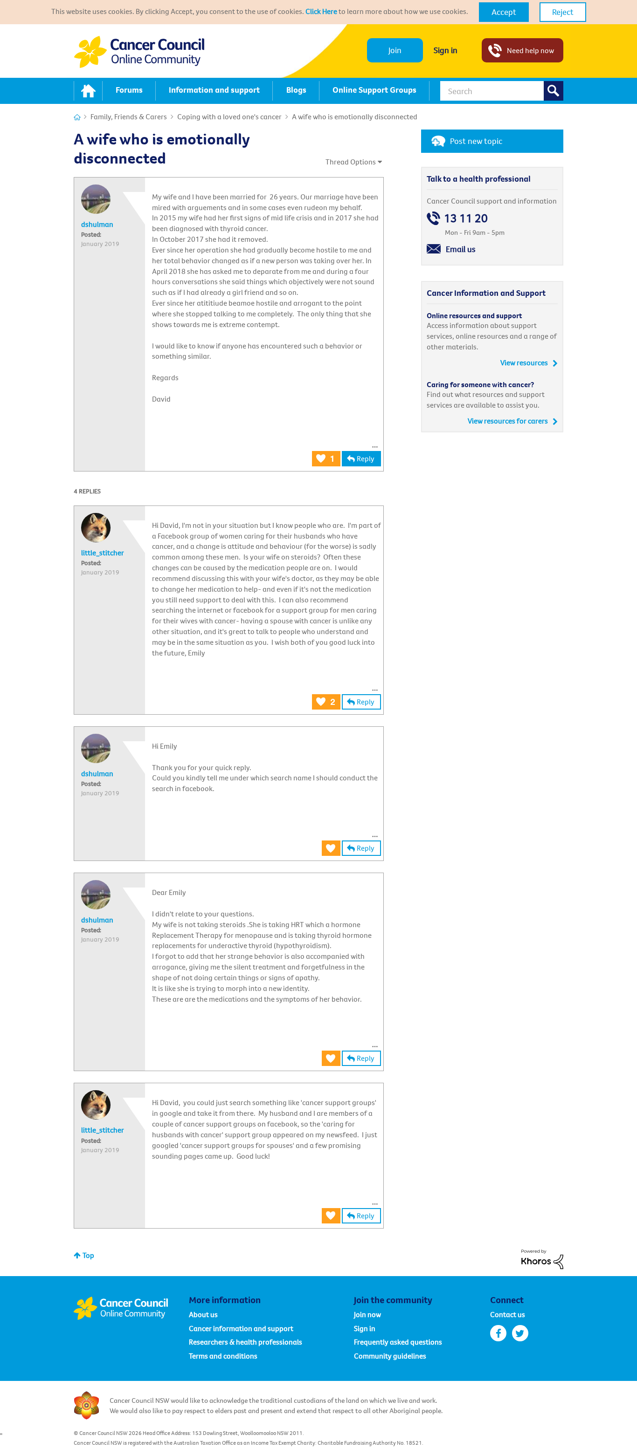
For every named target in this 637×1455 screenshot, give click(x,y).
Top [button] (88, 1255)
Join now (367, 1314)
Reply (365, 458)
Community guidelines (390, 1355)
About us (203, 1314)
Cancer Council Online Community (131, 1308)
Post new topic (476, 141)
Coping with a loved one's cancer (229, 116)
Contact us (507, 1314)
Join (395, 50)
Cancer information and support (241, 1328)
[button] (504, 12)
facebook (498, 1333)
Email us (461, 249)
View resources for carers (508, 420)
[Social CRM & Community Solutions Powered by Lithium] (542, 1258)
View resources (524, 362)
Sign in (445, 50)
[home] (88, 91)
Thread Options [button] (350, 161)
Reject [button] (563, 12)
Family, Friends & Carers (128, 116)
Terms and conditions (223, 1355)
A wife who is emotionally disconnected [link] (354, 116)
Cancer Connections (77, 117)
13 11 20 (466, 218)
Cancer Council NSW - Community (139, 52)
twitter (520, 1333)
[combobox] (501, 91)
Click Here (321, 11)
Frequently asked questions (398, 1341)
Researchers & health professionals (245, 1341)
